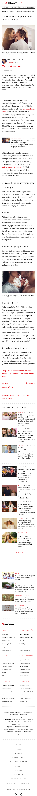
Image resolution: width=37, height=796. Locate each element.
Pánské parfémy (18, 734)
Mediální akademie (18, 762)
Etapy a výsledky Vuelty (26, 637)
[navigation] (2, 2)
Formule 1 (4, 672)
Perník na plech (24, 675)
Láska (4, 398)
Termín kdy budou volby (8, 644)
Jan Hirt (22, 640)
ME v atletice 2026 (7, 669)
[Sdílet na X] (12, 387)
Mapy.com (17, 712)
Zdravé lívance (24, 666)
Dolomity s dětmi (7, 701)
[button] (18, 37)
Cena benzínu (23, 714)
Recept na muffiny (25, 663)
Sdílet (15, 66)
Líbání (18, 395)
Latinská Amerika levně (8, 698)
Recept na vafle (24, 672)
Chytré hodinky (26, 731)
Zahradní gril (16, 724)
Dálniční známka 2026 (26, 688)
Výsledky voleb (6, 640)
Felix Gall (22, 647)
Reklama (18, 770)
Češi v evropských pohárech (18, 717)
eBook (6, 66)
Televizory (18, 731)
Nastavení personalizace (18, 783)
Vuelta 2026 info (24, 634)
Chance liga (5, 660)
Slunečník (7, 722)
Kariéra (18, 749)
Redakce (18, 753)
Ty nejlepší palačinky (25, 660)
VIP (19, 429)
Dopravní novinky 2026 (26, 692)
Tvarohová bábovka (25, 669)
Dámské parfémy (20, 729)
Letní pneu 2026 (24, 685)
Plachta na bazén (21, 719)
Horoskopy (23, 532)
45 (21, 66)
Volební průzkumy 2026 (8, 637)
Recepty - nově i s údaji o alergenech (18, 7)
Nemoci (21, 445)
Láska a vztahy (17, 138)
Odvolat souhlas (18, 779)
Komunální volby (6, 650)
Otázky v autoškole (25, 698)
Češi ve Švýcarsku (7, 695)
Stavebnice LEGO (9, 729)
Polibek (10, 398)
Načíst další (18, 553)
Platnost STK (23, 701)
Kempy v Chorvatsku (8, 685)
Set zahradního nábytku (25, 722)
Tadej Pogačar (24, 644)
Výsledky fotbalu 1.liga (8, 663)
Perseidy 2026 (14, 714)
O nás (18, 745)
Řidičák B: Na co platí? (26, 695)
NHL (3, 675)
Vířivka (23, 724)
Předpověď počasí (26, 712)
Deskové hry (10, 731)
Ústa (23, 395)
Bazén (13, 719)
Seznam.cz (25, 3)
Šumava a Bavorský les (8, 692)
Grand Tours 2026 (25, 650)
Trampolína (30, 719)
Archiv (19, 766)
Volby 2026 (5, 634)
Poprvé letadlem (6, 688)
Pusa (28, 395)
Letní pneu (29, 729)
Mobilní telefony (25, 726)
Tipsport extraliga (7, 666)
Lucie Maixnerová (15, 59)
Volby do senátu (6, 647)
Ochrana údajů (18, 757)
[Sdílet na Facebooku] (9, 387)
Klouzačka (14, 722)
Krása (20, 412)
